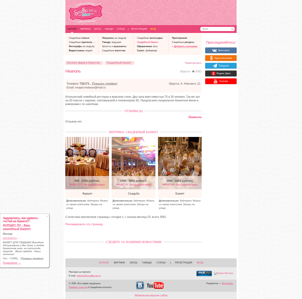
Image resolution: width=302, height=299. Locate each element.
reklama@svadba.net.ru (89, 275)
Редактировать (193, 62)
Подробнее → (12, 262)
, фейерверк (147, 50)
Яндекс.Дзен (223, 73)
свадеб (80, 50)
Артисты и (114, 46)
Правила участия (78, 287)
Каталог (72, 29)
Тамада (109, 29)
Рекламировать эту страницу (84, 224)
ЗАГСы (97, 29)
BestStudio (227, 283)
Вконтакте (224, 50)
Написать (195, 117)
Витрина (86, 29)
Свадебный (147, 42)
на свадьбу (82, 46)
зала (147, 46)
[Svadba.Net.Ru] (85, 13)
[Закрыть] (47, 216)
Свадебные (79, 38)
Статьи (121, 29)
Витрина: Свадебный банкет (133, 132)
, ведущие (111, 42)
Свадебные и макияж (86, 42)
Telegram (223, 65)
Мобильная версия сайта (151, 295)
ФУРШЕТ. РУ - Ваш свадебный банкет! (17, 227)
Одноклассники (223, 58)
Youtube (223, 81)
